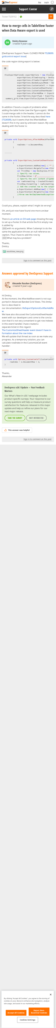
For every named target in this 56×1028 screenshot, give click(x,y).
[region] (27, 1009)
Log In (46, 2)
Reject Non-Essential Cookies (39, 1011)
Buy (39, 2)
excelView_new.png (15, 251)
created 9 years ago (22, 43)
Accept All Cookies (16, 1013)
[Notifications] (52, 2)
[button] (51, 73)
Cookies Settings (27, 1020)
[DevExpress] (10, 2)
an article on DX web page (23, 219)
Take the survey (15, 418)
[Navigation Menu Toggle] (4, 9)
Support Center (28, 9)
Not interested (36, 418)
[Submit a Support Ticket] (50, 16)
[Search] (51, 9)
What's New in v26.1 (19, 395)
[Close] (51, 994)
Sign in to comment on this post (37, 260)
